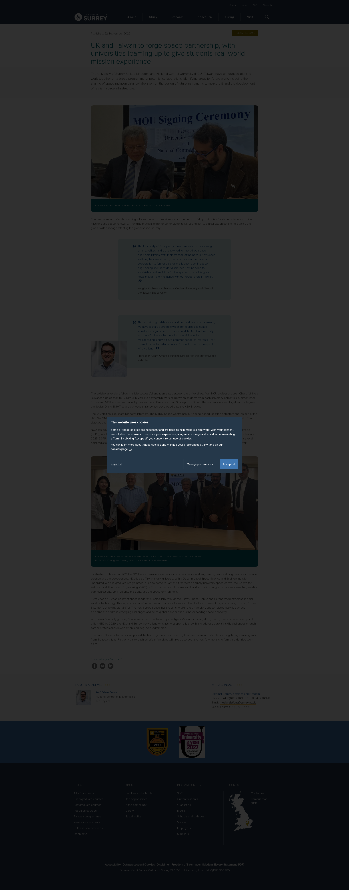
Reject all (116, 464)
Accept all (229, 464)
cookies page (119, 449)
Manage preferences (200, 464)
